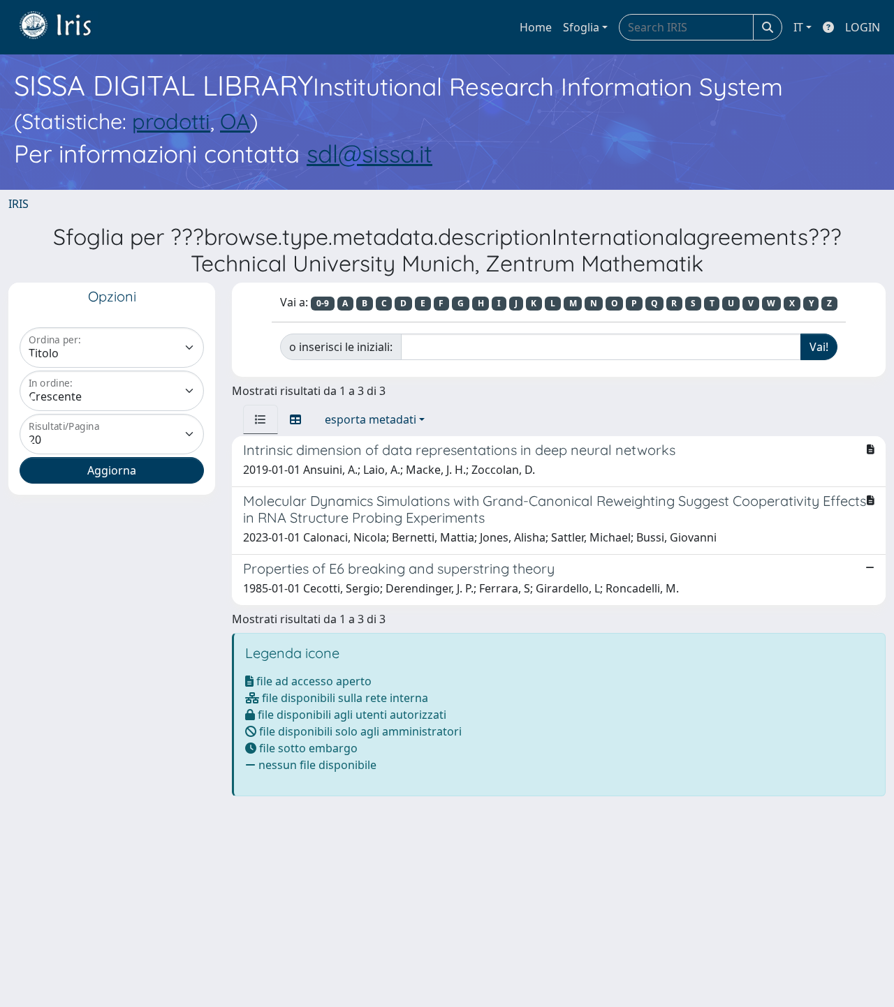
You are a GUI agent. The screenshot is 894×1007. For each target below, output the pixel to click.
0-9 (322, 303)
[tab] (260, 419)
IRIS (18, 203)
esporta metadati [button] (370, 419)
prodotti (171, 121)
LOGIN (862, 27)
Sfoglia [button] (581, 27)
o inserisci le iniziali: (341, 347)
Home (536, 27)
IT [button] (798, 27)
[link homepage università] (65, 27)
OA (235, 121)
